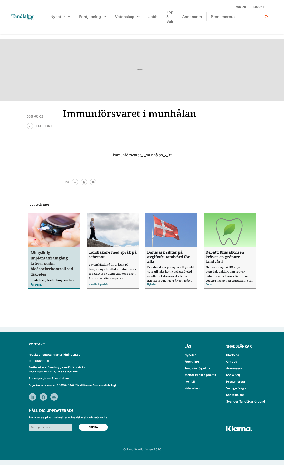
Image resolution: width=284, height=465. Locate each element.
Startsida (232, 355)
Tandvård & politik (197, 368)
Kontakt (242, 7)
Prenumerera (223, 17)
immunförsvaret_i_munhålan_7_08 (142, 155)
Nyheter (58, 17)
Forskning (192, 361)
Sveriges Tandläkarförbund (245, 401)
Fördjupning (90, 17)
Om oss (231, 361)
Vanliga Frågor (236, 388)
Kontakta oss (235, 394)
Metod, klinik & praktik (200, 375)
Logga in (259, 7)
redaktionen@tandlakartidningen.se (54, 354)
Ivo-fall (190, 381)
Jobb (152, 17)
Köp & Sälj (169, 16)
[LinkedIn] (30, 126)
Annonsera (192, 17)
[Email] (48, 126)
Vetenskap (124, 17)
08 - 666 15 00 (39, 361)
